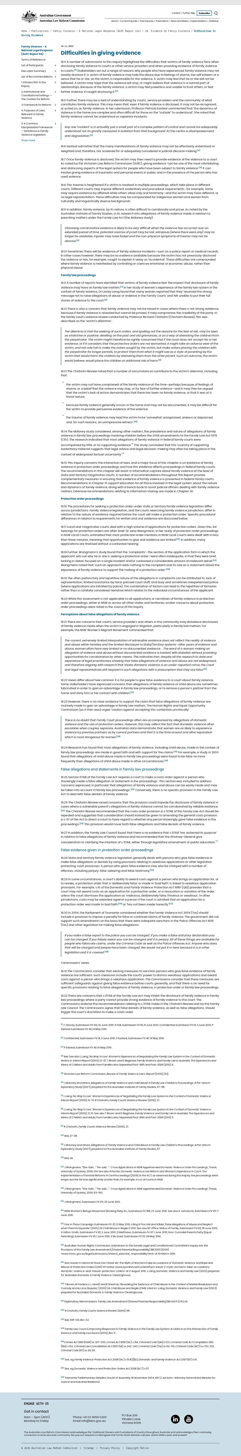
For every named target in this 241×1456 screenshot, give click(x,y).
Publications (162, 21)
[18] (118, 736)
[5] (200, 168)
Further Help (189, 13)
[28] (107, 952)
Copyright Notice (137, 1448)
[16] (205, 669)
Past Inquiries (146, 21)
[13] (178, 539)
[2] (116, 91)
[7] (121, 287)
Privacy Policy (110, 1448)
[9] (159, 360)
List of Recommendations (37, 77)
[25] (152, 870)
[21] (133, 789)
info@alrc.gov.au (93, 1421)
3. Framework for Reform (36, 105)
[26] (120, 904)
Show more (28, 140)
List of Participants (32, 65)
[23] (82, 823)
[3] (91, 135)
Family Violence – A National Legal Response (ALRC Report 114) (37, 50)
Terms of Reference (33, 60)
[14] (214, 560)
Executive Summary (33, 71)
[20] (166, 760)
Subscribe (204, 13)
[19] (175, 752)
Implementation (198, 21)
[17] (132, 692)
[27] (171, 904)
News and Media (179, 21)
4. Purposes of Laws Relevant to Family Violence (33, 114)
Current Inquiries (128, 21)
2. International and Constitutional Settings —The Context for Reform (36, 96)
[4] (198, 150)
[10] (136, 421)
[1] (75, 70)
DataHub (213, 21)
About (114, 21)
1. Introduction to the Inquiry (33, 84)
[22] (63, 811)
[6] (77, 240)
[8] (105, 300)
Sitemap (89, 1448)
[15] (168, 569)
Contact (176, 13)
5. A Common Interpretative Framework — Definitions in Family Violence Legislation (37, 129)
